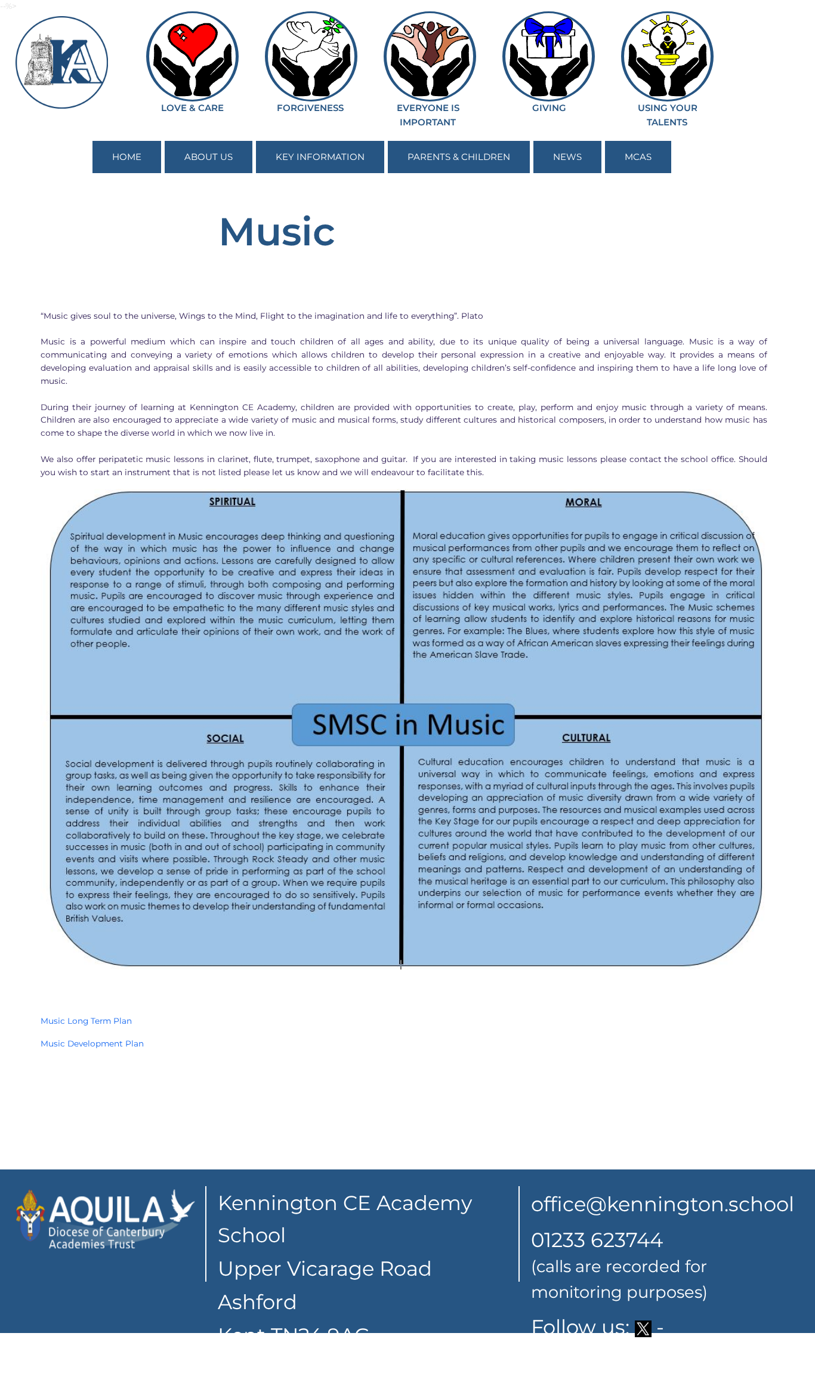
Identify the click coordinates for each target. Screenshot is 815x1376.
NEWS (567, 156)
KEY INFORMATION (320, 156)
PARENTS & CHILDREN (458, 156)
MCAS (638, 156)
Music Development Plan (92, 1043)
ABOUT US (208, 156)
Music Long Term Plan (86, 1021)
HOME (126, 156)
